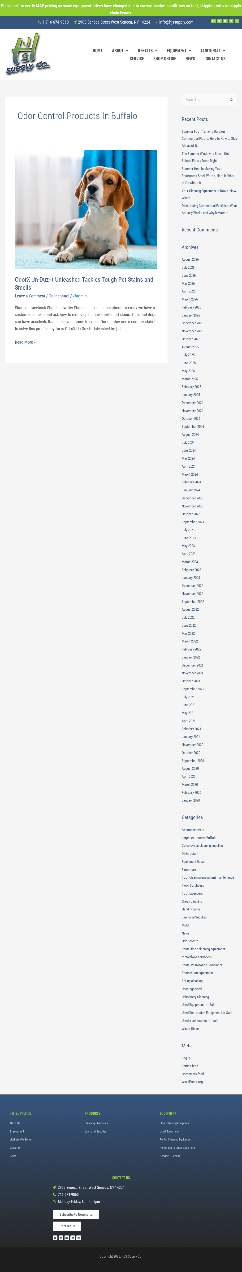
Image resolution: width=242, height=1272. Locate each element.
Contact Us (214, 58)
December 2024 (192, 403)
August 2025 (190, 347)
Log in (186, 1058)
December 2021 (192, 665)
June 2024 (189, 450)
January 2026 (191, 315)
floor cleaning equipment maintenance (208, 877)
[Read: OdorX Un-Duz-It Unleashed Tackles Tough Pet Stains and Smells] (86, 209)
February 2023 (191, 570)
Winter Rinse (190, 1029)
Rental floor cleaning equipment (203, 949)
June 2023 (189, 538)
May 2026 (188, 283)
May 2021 (188, 713)
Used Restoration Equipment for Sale (207, 1013)
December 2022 (192, 586)
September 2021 (193, 689)
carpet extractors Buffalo (199, 838)
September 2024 (193, 426)
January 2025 (191, 395)
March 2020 (190, 784)
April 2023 (188, 554)
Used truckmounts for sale (200, 1021)
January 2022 (191, 657)
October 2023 (191, 514)
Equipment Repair (194, 862)
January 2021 (191, 737)
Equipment (176, 50)
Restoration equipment (197, 973)
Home (98, 50)
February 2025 (191, 387)
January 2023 (191, 578)
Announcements (193, 830)
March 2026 (190, 299)
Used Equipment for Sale (198, 1005)
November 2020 (192, 745)
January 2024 (191, 490)
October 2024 (191, 418)
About (117, 50)
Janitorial (210, 50)
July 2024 (188, 442)
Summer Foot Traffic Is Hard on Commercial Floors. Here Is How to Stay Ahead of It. (209, 138)
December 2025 (192, 323)
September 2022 (193, 602)
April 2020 (188, 776)
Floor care (189, 870)
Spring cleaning (192, 981)
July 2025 (188, 355)
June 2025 (189, 363)
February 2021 (191, 729)
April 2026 (188, 291)
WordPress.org (192, 1082)
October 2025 (191, 339)
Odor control (59, 295)
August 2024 (190, 434)
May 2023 (188, 546)
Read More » (25, 342)
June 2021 (189, 705)
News (190, 58)
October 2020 (191, 753)
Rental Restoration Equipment (202, 965)
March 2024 (190, 474)
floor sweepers (192, 893)
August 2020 (190, 768)
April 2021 (188, 721)
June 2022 (189, 625)
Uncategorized (192, 989)
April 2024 (188, 466)
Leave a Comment (30, 295)
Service (137, 58)
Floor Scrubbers (193, 885)
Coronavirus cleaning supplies (202, 846)
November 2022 (192, 594)
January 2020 (191, 800)
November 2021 (192, 673)
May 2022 (188, 633)
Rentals (145, 50)
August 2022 (190, 609)
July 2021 (188, 697)
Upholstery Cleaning (195, 997)
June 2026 (189, 275)
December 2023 (192, 498)
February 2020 (191, 792)
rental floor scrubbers (197, 957)
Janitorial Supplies (194, 917)
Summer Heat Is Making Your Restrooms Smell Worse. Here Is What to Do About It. (208, 176)
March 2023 (190, 562)
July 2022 (188, 617)
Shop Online (164, 58)
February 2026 (191, 307)
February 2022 (191, 649)
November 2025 (192, 331)
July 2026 (188, 267)
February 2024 (191, 482)
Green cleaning (192, 901)
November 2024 (192, 411)
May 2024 (188, 458)
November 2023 (192, 506)
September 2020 (193, 761)
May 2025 (188, 371)
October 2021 (191, 681)
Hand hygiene (191, 909)
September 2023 (193, 522)
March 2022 (190, 641)
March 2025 (190, 379)
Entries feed (190, 1066)
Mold (185, 925)
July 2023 (188, 530)
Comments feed (193, 1074)
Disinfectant (190, 854)
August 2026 (190, 259)
